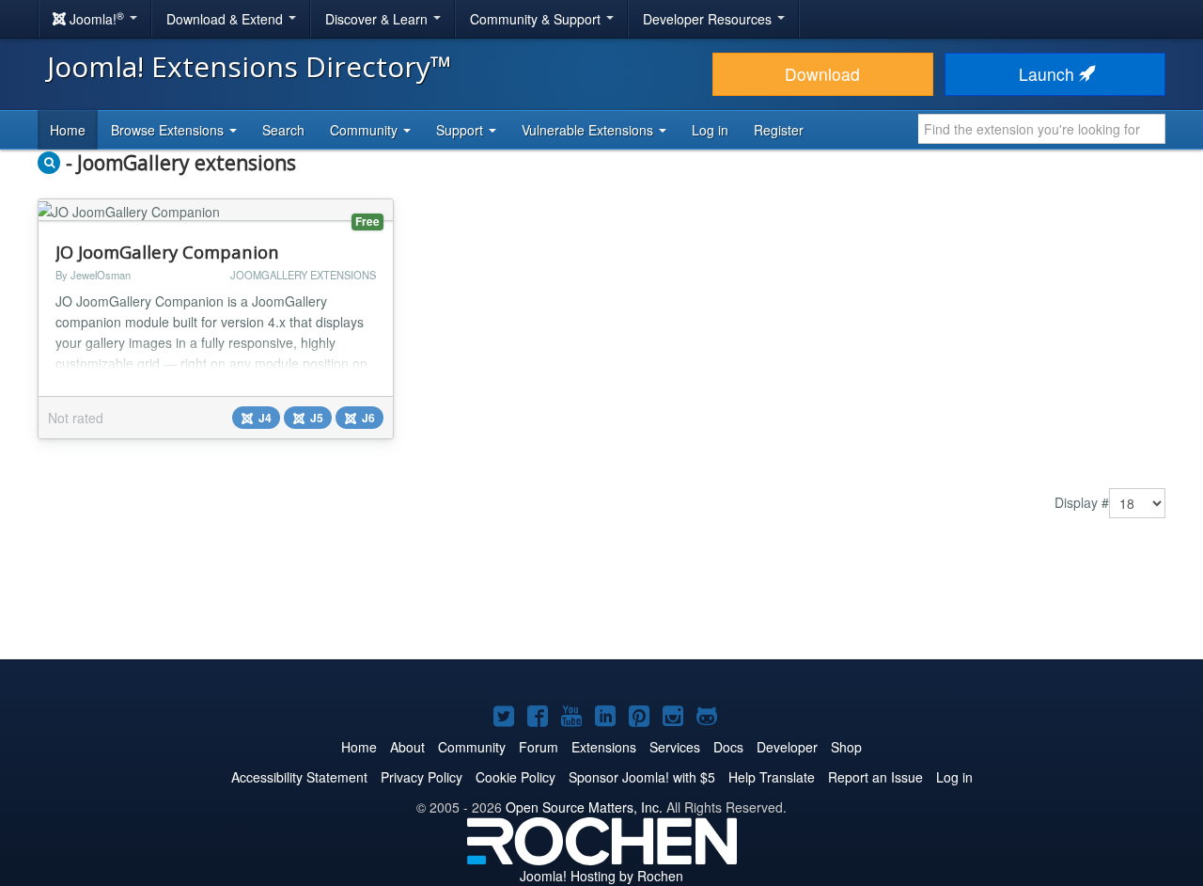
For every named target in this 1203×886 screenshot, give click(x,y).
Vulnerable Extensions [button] (589, 129)
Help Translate (771, 776)
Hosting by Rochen (601, 875)
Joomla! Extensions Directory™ (249, 66)
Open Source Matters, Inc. (584, 807)
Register (779, 129)
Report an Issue (875, 776)
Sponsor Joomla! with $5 (642, 776)
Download (822, 74)
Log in (710, 129)
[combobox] (1041, 129)
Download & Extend (226, 18)
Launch (1049, 74)
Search (283, 129)
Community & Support (537, 18)
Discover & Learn (378, 18)
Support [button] (461, 129)
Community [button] (365, 129)
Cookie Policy (515, 776)
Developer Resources (709, 18)
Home (68, 129)
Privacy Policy (421, 776)
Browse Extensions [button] (169, 129)
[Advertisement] (601, 603)
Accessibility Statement (299, 776)
